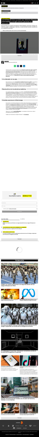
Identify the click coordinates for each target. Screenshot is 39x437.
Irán (21, 0)
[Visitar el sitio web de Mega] (21, 426)
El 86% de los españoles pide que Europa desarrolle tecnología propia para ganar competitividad (28, 414)
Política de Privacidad (12, 208)
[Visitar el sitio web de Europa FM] (35, 426)
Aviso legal (7, 434)
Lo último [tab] (22, 219)
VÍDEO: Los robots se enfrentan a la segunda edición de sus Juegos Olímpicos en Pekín (19, 223)
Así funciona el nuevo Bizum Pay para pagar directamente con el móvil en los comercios (8, 414)
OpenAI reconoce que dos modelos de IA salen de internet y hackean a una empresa (18, 399)
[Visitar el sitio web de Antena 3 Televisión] (4, 426)
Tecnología (19, 260)
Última (32, 3)
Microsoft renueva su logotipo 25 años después (12, 228)
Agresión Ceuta (8, 0)
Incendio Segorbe (18, 0)
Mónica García (4, 0)
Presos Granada (13, 0)
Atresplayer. (26, 114)
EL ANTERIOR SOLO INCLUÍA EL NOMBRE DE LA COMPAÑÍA (14, 227)
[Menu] (38, 3)
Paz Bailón (6, 61)
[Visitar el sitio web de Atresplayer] (19, 428)
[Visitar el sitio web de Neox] (13, 426)
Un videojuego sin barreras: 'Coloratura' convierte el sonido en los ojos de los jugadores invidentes (18, 351)
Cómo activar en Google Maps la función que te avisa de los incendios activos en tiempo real (10, 366)
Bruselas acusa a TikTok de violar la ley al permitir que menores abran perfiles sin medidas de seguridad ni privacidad (28, 367)
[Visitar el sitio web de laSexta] (8, 426)
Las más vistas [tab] (4, 219)
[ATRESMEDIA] (19, 423)
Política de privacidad (12, 434)
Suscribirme (19, 211)
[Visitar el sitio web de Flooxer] (25, 428)
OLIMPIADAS (5, 221)
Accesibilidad (32, 434)
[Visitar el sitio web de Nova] (17, 426)
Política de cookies (19, 434)
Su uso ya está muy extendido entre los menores (18, 108)
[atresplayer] (35, 3)
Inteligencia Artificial (8, 232)
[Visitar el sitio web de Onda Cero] (30, 426)
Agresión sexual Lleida (32, 0)
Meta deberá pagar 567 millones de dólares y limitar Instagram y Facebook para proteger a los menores (28, 300)
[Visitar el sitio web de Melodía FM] (14, 428)
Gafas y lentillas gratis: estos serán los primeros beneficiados (14, 30)
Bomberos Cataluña (25, 0)
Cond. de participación (25, 434)
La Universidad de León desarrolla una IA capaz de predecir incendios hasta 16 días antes (9, 300)
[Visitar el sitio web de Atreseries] (26, 426)
